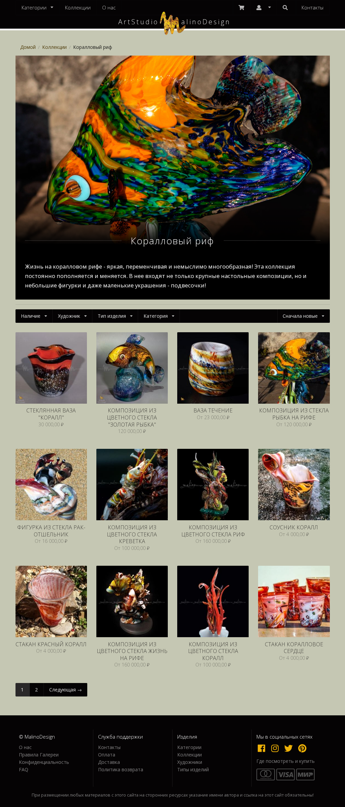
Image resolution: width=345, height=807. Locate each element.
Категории (189, 747)
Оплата (106, 754)
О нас (109, 7)
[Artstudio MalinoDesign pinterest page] (302, 748)
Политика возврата (120, 769)
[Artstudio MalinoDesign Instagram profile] (276, 748)
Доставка (109, 762)
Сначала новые (300, 316)
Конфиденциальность (44, 762)
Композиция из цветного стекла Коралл (213, 651)
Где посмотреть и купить (285, 761)
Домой (28, 47)
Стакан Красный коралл (51, 644)
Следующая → (65, 689)
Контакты (312, 7)
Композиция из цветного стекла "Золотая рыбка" (132, 417)
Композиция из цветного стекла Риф (213, 531)
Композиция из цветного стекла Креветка (132, 534)
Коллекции (78, 7)
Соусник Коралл (294, 527)
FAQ (23, 769)
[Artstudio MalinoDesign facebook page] (263, 748)
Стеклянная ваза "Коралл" (51, 414)
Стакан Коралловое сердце (294, 648)
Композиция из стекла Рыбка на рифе (294, 414)
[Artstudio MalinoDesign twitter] (290, 748)
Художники (189, 762)
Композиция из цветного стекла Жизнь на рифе (132, 651)
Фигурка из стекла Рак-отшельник (51, 531)
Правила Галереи (39, 754)
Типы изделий (193, 769)
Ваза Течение (212, 410)
